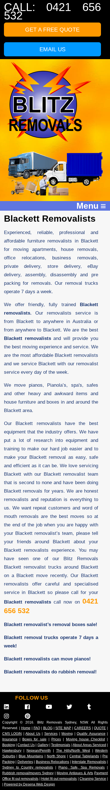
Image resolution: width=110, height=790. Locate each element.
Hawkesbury (11, 751)
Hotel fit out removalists (59, 779)
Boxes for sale (34, 739)
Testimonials (60, 745)
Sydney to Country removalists (27, 767)
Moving (67, 734)
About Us (32, 734)
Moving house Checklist (85, 739)
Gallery (43, 745)
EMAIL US (52, 49)
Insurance (9, 739)
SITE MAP (63, 728)
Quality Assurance (91, 734)
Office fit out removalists (20, 779)
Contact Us (25, 745)
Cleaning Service (93, 779)
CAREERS (82, 728)
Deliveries (25, 762)
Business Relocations (52, 762)
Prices (56, 739)
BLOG (47, 728)
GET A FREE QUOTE (52, 29)
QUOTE (100, 728)
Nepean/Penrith (39, 751)
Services (51, 734)
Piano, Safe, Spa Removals (81, 767)
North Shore (56, 756)
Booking (8, 745)
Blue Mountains (31, 756)
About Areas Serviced (89, 745)
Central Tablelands (84, 756)
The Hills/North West (73, 751)
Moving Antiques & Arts (75, 773)
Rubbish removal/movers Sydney (28, 773)
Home (25, 728)
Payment (101, 773)
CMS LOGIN (12, 734)
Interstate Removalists (89, 762)
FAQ (37, 728)
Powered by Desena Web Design (29, 784)
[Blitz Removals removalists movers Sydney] (49, 140)
